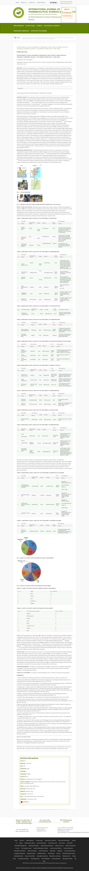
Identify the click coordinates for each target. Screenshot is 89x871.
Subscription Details (67, 858)
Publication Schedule (34, 845)
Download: (23, 768)
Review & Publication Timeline (40, 848)
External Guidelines (68, 848)
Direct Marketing (46, 858)
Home (18, 37)
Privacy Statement (56, 858)
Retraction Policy (31, 853)
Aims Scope (62, 843)
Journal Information (41, 843)
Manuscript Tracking (30, 843)
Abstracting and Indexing (47, 845)
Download (26, 802)
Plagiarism (59, 851)
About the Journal (52, 843)
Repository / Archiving (55, 856)
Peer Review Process (26, 848)
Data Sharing (51, 853)
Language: (23, 774)
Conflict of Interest (43, 851)
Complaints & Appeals (19, 853)
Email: (22, 786)
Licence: (22, 776)
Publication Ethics (41, 853)
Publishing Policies (18, 856)
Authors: (23, 779)
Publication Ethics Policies (68, 853)
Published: (23, 799)
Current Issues (39, 840)
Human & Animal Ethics (55, 848)
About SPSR (69, 843)
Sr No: (22, 761)
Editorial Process (59, 845)
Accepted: (23, 794)
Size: (21, 766)
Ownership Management (20, 845)
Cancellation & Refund (23, 858)
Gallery (21, 843)
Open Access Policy (30, 856)
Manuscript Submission (64, 840)
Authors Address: (25, 781)
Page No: (23, 763)
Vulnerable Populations (19, 851)
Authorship (52, 851)
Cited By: (23, 771)
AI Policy (58, 853)
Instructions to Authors (50, 840)
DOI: (21, 796)
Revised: (22, 791)
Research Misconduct (70, 851)
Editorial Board (30, 840)
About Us (22, 840)
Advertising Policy (35, 858)
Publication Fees (66, 856)
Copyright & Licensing (42, 856)
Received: (23, 788)
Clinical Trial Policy (32, 851)
